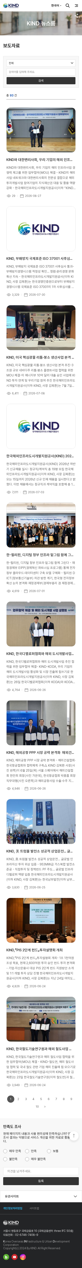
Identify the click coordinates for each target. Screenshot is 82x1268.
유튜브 (15, 1257)
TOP (74, 1136)
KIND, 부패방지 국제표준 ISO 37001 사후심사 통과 (40, 258)
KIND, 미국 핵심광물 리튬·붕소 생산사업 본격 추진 (40, 357)
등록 (41, 1181)
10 (37, 1106)
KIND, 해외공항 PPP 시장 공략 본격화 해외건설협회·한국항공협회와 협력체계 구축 (40, 752)
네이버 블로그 (6, 1257)
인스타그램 (23, 1257)
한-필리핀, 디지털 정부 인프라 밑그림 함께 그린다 (40, 555)
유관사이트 (12, 1196)
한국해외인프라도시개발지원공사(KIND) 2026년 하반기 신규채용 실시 (40, 456)
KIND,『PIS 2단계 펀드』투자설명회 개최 (34, 950)
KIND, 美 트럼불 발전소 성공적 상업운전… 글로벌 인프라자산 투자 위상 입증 (40, 851)
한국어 (55, 5)
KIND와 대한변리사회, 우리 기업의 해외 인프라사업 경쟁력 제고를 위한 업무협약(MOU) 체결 (40, 160)
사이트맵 (34, 1208)
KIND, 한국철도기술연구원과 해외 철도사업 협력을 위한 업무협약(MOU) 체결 (40, 1049)
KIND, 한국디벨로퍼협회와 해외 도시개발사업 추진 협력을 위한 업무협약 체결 (40, 654)
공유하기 (76, 15)
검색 (67, 5)
